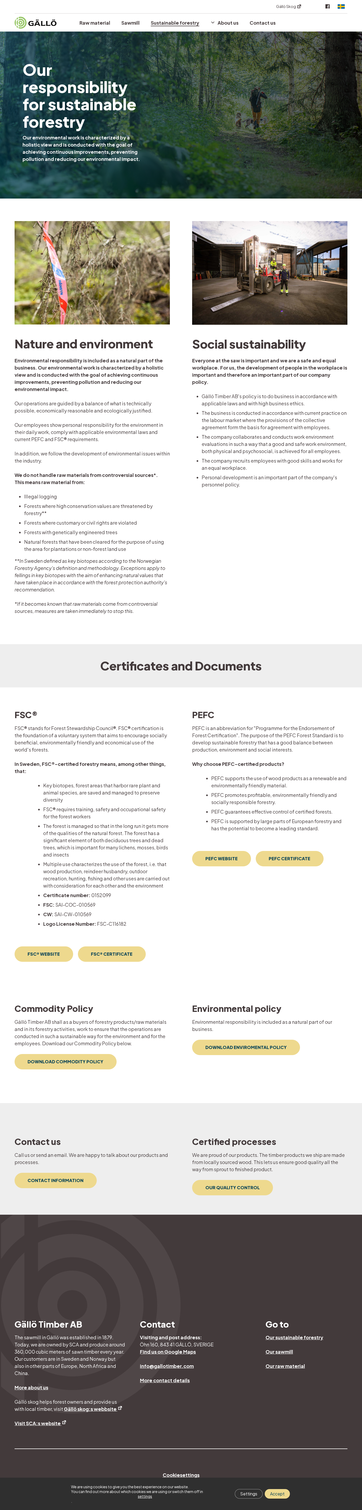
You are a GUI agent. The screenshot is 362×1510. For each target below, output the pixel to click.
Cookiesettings (181, 1475)
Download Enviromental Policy (246, 1047)
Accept (277, 1493)
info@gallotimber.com (167, 1366)
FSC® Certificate (112, 954)
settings (145, 1496)
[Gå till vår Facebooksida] (327, 6)
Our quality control (232, 1187)
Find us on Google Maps (168, 1352)
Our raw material (285, 1366)
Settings (248, 1493)
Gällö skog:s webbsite (90, 1409)
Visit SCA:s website (38, 1423)
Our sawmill (279, 1352)
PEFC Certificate (289, 858)
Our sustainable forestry (294, 1337)
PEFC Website (221, 858)
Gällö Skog (286, 6)
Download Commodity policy (65, 1061)
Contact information (55, 1180)
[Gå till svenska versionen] (340, 6)
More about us (31, 1387)
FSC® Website (44, 954)
